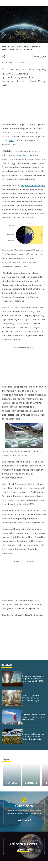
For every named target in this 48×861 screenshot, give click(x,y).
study (11, 140)
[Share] (4, 57)
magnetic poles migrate (33, 185)
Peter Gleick (21, 155)
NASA (24, 266)
